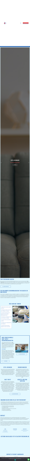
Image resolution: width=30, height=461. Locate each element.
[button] (20, 23)
